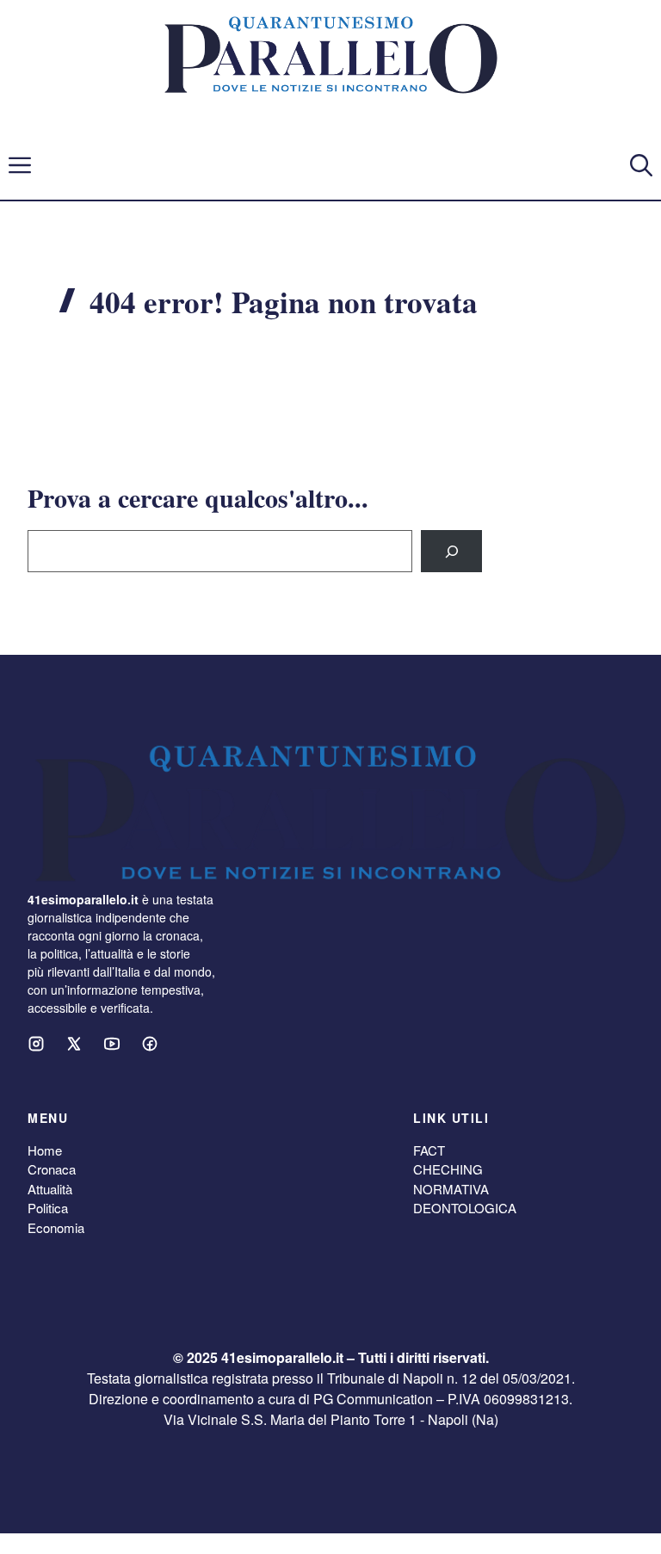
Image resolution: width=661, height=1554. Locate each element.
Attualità (50, 1189)
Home (45, 1150)
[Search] (451, 551)
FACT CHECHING (448, 1160)
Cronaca (52, 1169)
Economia (56, 1227)
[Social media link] (36, 1043)
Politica (48, 1208)
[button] (641, 165)
